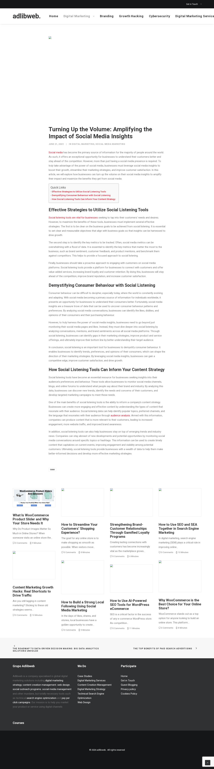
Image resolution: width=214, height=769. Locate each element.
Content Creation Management (95, 684)
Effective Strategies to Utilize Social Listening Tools (79, 191)
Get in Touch (192, 4)
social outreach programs (27, 689)
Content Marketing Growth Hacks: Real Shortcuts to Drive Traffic (33, 591)
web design (63, 684)
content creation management (39, 684)
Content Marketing (31, 558)
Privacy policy (128, 689)
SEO (185, 495)
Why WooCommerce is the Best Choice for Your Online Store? (180, 604)
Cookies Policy (129, 693)
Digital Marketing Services (91, 680)
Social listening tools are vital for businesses (73, 217)
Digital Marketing (77, 16)
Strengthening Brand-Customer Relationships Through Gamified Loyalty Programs (129, 531)
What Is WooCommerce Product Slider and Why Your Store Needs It (31, 519)
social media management (56, 689)
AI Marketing (141, 573)
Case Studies (85, 676)
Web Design (84, 702)
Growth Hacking (131, 16)
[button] (34, 497)
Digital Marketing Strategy (136, 497)
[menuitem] (193, 4)
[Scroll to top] (207, 762)
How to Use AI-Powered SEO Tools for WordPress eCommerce (129, 605)
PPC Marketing (174, 495)
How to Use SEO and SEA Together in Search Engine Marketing (179, 529)
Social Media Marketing (110, 144)
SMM (52, 470)
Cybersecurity (159, 16)
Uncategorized (41, 495)
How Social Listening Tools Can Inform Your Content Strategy (83, 199)
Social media (56, 152)
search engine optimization (41, 698)
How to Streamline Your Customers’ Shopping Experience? (79, 529)
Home (53, 16)
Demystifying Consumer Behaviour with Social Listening (81, 195)
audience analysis (120, 415)
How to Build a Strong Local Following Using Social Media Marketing (82, 606)
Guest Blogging (129, 684)
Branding (107, 16)
